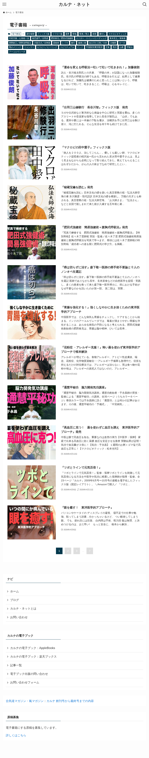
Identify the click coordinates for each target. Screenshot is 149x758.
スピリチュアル (67, 47)
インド (80, 47)
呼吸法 (130, 47)
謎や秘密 (31, 34)
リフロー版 (58, 34)
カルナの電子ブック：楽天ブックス (33, 656)
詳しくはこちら (16, 735)
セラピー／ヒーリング (47, 47)
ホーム (14, 591)
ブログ (14, 599)
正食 (108, 47)
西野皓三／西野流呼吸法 (20, 43)
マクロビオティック (117, 34)
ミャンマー (29, 47)
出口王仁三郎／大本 (98, 43)
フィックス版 (43, 34)
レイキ (65, 43)
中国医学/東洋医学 (94, 47)
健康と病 (82, 43)
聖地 (74, 34)
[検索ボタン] (144, 4)
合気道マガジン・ (17, 700)
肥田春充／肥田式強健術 (62, 38)
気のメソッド (15, 47)
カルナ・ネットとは (23, 608)
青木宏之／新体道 (118, 38)
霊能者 (56, 43)
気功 (115, 47)
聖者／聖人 (84, 34)
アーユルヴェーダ (17, 52)
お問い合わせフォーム (24, 682)
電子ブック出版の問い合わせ (29, 673)
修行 (73, 43)
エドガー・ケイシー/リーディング (91, 38)
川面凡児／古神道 (42, 43)
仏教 (122, 47)
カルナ (51, 700)
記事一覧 (16, 665)
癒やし (102, 34)
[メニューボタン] (4, 4)
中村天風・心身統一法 (19, 38)
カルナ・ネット (74, 4)
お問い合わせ (19, 617)
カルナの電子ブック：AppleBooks (32, 648)
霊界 (67, 34)
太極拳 (113, 43)
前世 (94, 34)
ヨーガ (122, 43)
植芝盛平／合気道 (40, 38)
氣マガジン (36, 700)
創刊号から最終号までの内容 (75, 700)
